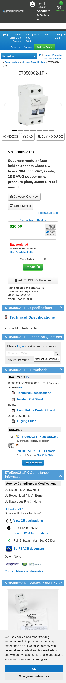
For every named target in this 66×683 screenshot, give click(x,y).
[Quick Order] (64, 38)
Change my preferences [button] (34, 676)
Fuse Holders (12, 62)
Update (30, 266)
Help (20, 387)
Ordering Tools (44, 47)
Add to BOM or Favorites (34, 280)
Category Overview (25, 196)
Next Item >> (43, 220)
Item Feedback (33, 462)
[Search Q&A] (56, 353)
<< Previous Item (25, 220)
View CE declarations (28, 520)
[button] (5, 105)
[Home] (4, 38)
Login (40, 3)
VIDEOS (12, 136)
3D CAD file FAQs (45, 455)
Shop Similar (22, 205)
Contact (47, 34)
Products (15, 47)
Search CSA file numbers (30, 533)
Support (28, 47)
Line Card (57, 36)
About (37, 34)
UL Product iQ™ (14, 509)
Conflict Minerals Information (25, 571)
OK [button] (34, 668)
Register (41, 7)
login (20, 346)
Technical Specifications (31, 317)
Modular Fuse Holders (33, 62)
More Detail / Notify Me (21, 252)
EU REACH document (28, 548)
